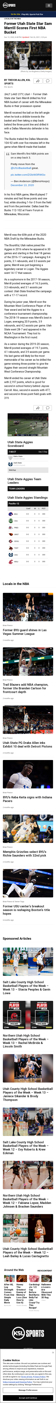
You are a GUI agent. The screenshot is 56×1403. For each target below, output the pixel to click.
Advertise (28, 1349)
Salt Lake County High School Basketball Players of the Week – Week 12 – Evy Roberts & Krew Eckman (26, 1147)
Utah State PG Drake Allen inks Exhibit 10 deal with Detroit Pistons (27, 744)
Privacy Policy (39, 1377)
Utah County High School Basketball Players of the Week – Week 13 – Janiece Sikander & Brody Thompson (28, 1094)
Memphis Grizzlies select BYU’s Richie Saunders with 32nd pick (24, 853)
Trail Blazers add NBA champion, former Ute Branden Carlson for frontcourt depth (25, 688)
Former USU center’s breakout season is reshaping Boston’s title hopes (26, 909)
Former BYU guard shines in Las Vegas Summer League (25, 632)
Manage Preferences (28, 1390)
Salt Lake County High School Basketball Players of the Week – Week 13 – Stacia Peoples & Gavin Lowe (26, 987)
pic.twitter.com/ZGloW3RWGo (28, 174)
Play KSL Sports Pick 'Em (32, 14)
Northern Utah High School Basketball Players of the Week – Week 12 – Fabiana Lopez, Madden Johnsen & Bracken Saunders (27, 1201)
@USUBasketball (21, 167)
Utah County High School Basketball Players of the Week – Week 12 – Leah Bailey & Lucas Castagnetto (28, 1252)
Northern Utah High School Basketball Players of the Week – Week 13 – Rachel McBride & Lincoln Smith (26, 1041)
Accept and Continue (28, 1398)
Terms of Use (26, 1377)
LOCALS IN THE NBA (12, 19)
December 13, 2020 (22, 185)
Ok (53, 1352)
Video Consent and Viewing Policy (17, 1382)
